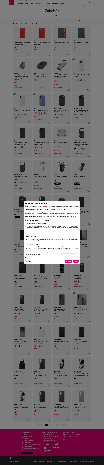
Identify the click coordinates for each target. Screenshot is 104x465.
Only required (68, 261)
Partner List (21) (39, 257)
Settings (29, 261)
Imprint (33, 257)
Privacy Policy (28, 257)
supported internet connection (60, 227)
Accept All (76, 261)
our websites (42, 227)
